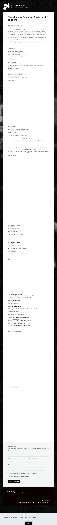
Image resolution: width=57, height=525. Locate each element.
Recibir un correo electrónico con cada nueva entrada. (19, 476)
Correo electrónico (33, 458)
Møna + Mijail (16, 319)
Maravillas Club (18, 5)
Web (8, 464)
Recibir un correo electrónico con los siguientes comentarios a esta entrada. (23, 473)
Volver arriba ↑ (34, 517)
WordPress (28, 517)
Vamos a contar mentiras (19, 325)
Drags (12, 25)
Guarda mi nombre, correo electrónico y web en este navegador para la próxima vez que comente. (27, 470)
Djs (9, 25)
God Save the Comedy (21, 320)
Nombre (9, 458)
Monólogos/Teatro (18, 25)
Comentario (10, 453)
